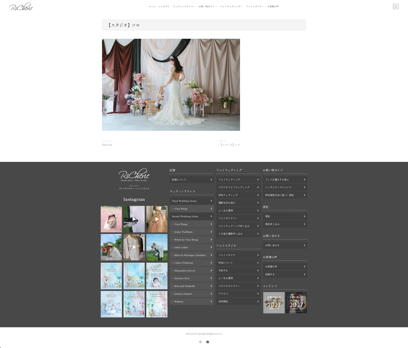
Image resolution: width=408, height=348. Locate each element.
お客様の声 (273, 6)
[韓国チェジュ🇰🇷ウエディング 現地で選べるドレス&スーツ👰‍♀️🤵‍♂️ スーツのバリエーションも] (134, 247)
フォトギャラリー (228, 218)
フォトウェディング (230, 6)
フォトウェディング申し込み (234, 226)
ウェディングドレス (183, 6)
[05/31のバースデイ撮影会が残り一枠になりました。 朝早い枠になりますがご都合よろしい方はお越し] (157, 304)
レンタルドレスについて (278, 187)
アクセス (223, 293)
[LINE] (207, 342)
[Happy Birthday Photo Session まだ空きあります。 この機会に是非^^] (111, 304)
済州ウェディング (228, 195)
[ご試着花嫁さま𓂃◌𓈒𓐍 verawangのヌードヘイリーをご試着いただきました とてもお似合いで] (157, 219)
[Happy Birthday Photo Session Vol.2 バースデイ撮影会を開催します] (134, 304)
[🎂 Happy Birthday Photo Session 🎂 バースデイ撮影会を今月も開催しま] (157, 276)
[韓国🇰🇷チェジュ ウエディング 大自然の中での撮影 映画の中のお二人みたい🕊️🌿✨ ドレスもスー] (134, 219)
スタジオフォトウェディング (234, 187)
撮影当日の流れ (227, 202)
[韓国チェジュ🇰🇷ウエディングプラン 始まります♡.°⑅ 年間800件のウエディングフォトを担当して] (157, 247)
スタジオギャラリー (229, 286)
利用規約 (223, 301)
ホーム (152, 6)
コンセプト (164, 6)
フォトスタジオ (254, 6)
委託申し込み (272, 224)
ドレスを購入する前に (277, 179)
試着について (179, 179)
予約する (223, 270)
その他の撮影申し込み (230, 233)
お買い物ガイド (207, 6)
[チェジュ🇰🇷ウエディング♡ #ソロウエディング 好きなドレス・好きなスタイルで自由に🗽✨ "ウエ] (111, 247)
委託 (267, 216)
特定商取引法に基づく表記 (279, 195)
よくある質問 (226, 210)
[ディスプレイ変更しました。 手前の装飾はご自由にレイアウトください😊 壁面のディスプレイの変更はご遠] (134, 276)
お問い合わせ (272, 245)
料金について (226, 262)
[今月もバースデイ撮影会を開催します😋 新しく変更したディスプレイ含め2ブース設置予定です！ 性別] (111, 276)
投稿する (270, 274)
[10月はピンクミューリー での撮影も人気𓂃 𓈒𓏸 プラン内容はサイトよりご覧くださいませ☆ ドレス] (111, 219)
